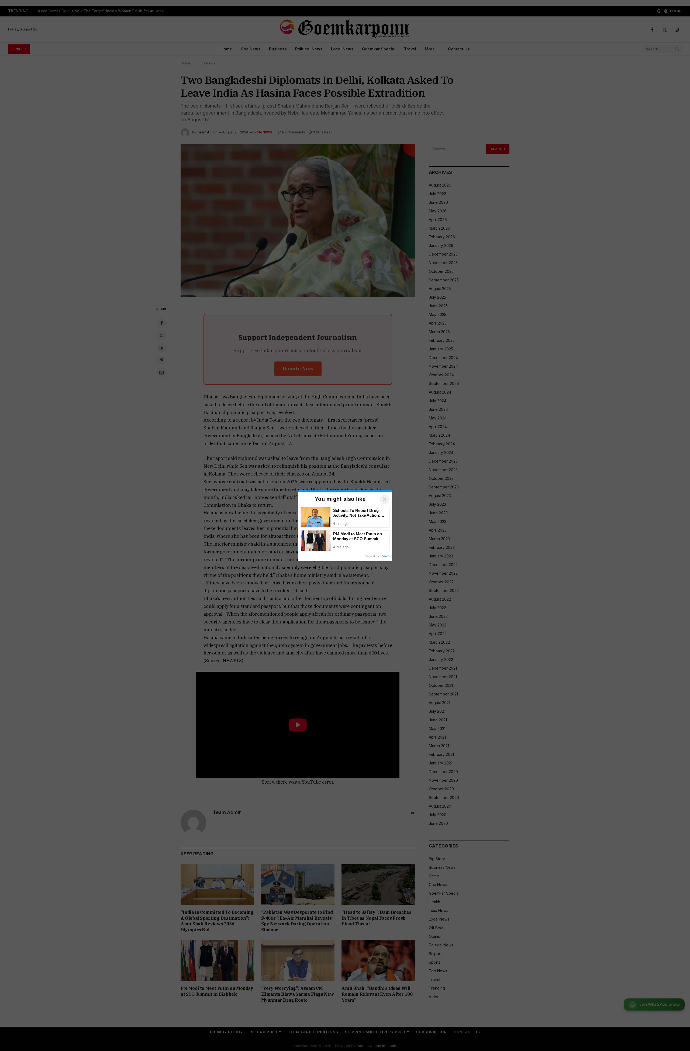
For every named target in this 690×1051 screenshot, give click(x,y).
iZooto (385, 556)
